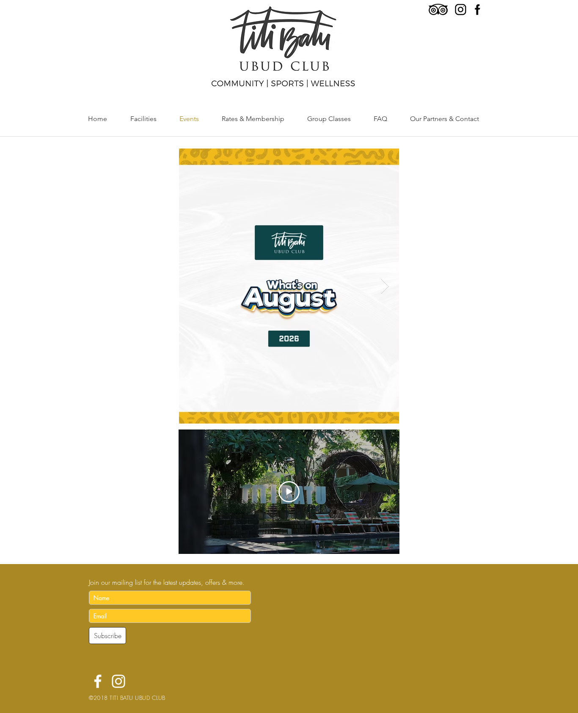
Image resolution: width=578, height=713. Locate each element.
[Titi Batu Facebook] (98, 681)
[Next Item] (385, 286)
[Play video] (289, 491)
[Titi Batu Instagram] (118, 681)
